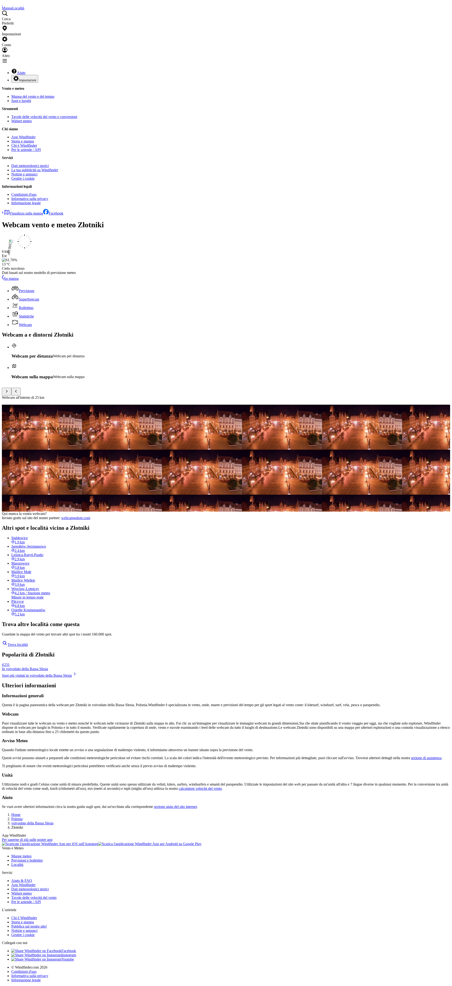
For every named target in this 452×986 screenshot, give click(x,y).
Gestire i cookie (23, 178)
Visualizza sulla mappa (26, 213)
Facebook (56, 213)
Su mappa (11, 279)
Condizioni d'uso (23, 194)
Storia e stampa (22, 141)
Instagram (68, 955)
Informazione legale (26, 203)
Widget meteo (21, 121)
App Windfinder (23, 137)
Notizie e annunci (24, 174)
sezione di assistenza (426, 758)
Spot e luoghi (21, 101)
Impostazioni (27, 80)
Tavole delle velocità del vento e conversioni (44, 117)
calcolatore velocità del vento (200, 788)
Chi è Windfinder (24, 145)
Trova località (18, 645)
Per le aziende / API (26, 150)
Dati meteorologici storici (30, 166)
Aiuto (21, 73)
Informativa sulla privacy (29, 199)
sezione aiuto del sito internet (175, 807)
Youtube (67, 959)
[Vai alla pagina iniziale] (2, 4)
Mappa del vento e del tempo (32, 96)
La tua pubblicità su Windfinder (34, 170)
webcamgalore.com (75, 518)
